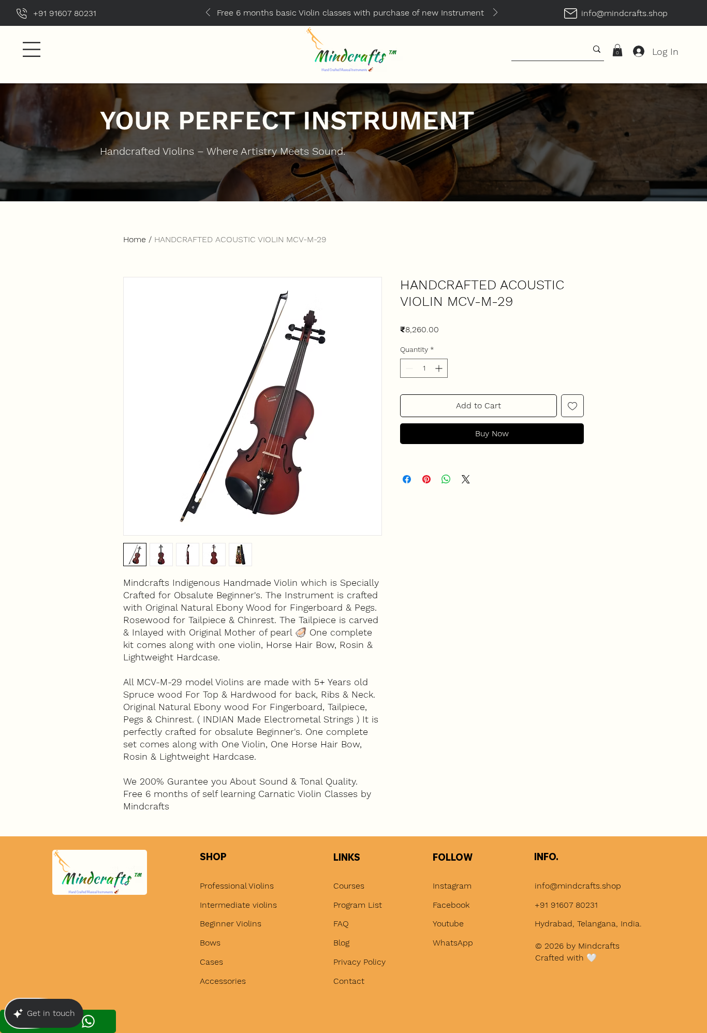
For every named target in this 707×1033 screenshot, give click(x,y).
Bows (210, 943)
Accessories (223, 981)
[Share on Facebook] (407, 479)
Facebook (451, 905)
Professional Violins (237, 886)
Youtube (448, 923)
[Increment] (439, 368)
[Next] (495, 13)
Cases (213, 962)
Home (134, 239)
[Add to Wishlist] (572, 405)
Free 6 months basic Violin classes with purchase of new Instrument (236, 13)
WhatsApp (453, 943)
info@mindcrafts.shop (624, 13)
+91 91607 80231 (566, 905)
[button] (31, 49)
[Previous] (208, 13)
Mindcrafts (599, 946)
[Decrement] (408, 368)
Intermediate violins (238, 905)
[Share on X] (466, 479)
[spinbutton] (424, 368)
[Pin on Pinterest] (426, 479)
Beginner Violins (230, 923)
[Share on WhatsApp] (446, 479)
